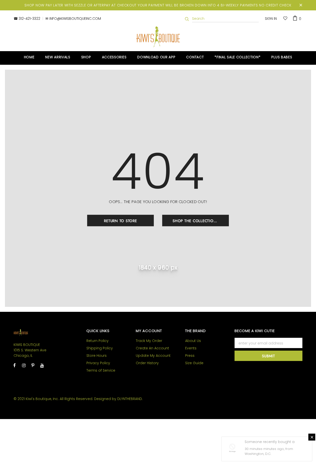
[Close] (311, 437)
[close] (300, 5)
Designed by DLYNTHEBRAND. (118, 398)
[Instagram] (23, 365)
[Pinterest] (32, 365)
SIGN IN (271, 18)
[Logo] (158, 36)
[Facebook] (14, 365)
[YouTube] (42, 365)
